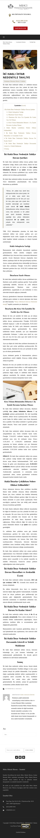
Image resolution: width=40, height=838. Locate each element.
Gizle (23, 105)
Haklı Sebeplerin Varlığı (14, 112)
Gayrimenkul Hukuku (13, 688)
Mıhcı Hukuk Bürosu (27, 694)
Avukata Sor (21, 28)
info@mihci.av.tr (10, 810)
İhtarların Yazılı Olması (14, 115)
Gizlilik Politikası (20, 832)
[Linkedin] (23, 756)
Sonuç (6, 149)
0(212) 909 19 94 (21, 20)
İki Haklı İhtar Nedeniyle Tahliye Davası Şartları (19, 109)
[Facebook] (20, 756)
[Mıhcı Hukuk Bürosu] (20, 6)
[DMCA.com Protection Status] (25, 826)
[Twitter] (16, 756)
